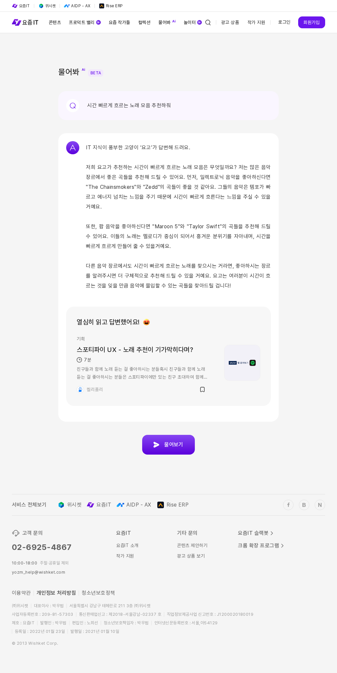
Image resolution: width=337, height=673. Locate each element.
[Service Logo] (25, 22)
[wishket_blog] (304, 505)
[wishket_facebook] (288, 505)
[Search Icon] (208, 22)
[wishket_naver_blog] (320, 505)
